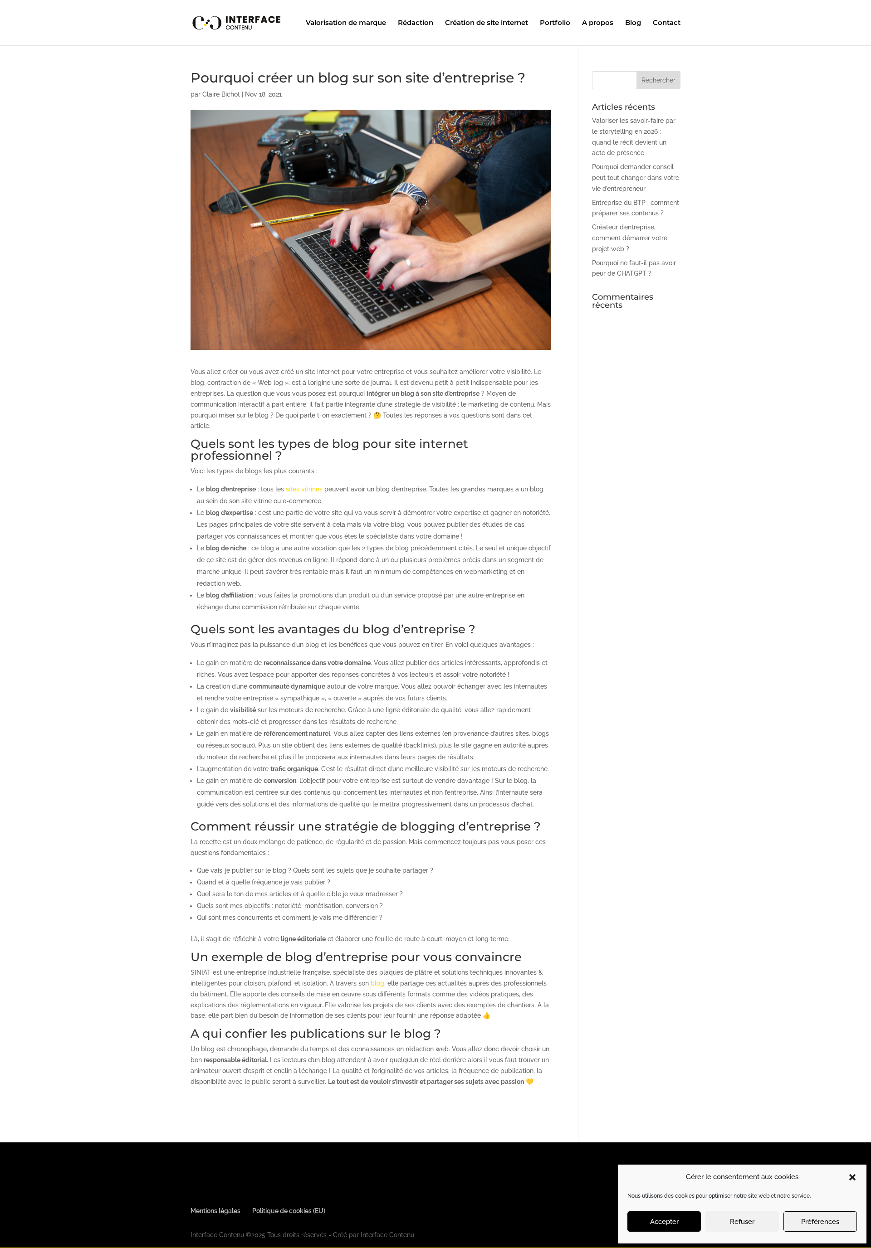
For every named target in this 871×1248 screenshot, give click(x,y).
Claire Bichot (221, 94)
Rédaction (415, 23)
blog (377, 983)
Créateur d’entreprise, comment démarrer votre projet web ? (629, 238)
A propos (597, 23)
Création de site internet (486, 23)
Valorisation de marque (346, 23)
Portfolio (555, 23)
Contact (666, 23)
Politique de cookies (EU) (288, 1210)
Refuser (742, 1222)
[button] (852, 1177)
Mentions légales (215, 1210)
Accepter (664, 1222)
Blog (633, 23)
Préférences (820, 1222)
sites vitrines (304, 489)
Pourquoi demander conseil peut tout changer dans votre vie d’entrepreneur (635, 177)
